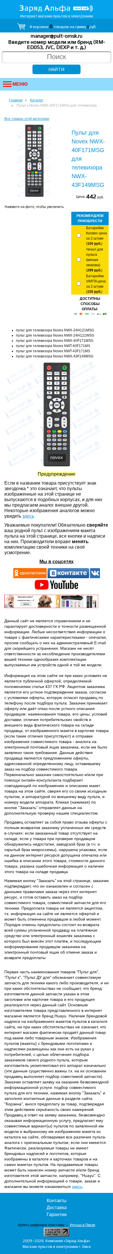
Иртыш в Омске (82, 1225)
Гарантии (57, 1214)
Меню (20, 84)
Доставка (57, 1207)
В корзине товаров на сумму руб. (63, 26)
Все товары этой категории (26, 119)
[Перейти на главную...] (56, 8)
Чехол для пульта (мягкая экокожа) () (94, 259)
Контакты (57, 1200)
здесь (28, 516)
